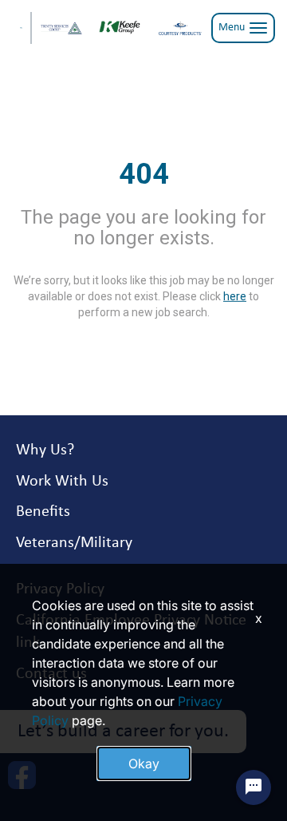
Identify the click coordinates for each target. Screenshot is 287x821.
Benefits (43, 512)
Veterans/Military (74, 543)
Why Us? (45, 450)
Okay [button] (143, 763)
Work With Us (62, 482)
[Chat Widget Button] (253, 787)
